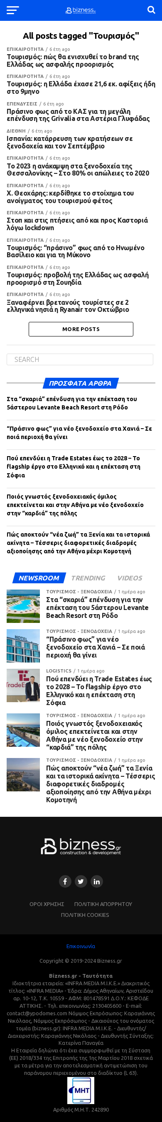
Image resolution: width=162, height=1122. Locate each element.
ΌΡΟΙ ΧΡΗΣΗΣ (46, 904)
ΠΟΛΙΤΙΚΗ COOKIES (85, 915)
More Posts (81, 329)
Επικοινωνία (80, 946)
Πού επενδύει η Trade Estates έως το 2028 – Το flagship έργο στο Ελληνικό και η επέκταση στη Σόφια (73, 466)
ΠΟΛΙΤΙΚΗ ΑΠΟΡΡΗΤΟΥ (103, 904)
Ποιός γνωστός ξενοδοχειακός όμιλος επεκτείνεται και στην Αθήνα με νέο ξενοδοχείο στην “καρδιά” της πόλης (75, 505)
